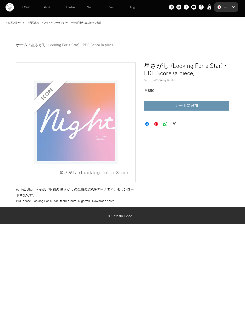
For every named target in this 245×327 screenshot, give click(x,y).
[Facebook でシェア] (147, 124)
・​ (34, 22)
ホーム (22, 45)
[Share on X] (174, 124)
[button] (209, 7)
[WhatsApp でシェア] (165, 124)
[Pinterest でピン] (156, 124)
